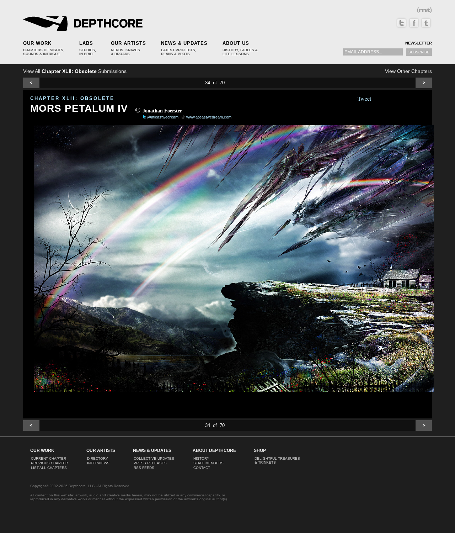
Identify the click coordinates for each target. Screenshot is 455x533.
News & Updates (184, 43)
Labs (86, 43)
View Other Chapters (408, 71)
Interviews (98, 463)
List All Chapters (49, 468)
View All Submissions (75, 71)
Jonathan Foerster (162, 111)
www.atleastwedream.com (208, 117)
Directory (97, 458)
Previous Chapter (49, 463)
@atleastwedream (162, 117)
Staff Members (208, 463)
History (201, 458)
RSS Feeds (144, 468)
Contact (201, 468)
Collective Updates (154, 458)
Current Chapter (48, 458)
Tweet (364, 98)
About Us (236, 43)
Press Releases (150, 463)
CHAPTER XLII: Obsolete (72, 98)
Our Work (37, 43)
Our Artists (128, 43)
